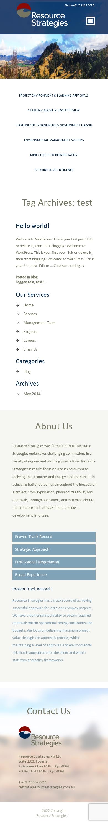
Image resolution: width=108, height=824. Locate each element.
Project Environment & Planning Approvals (54, 95)
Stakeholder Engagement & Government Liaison (54, 125)
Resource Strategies (51, 816)
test (31, 282)
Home (29, 305)
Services (30, 314)
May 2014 (32, 394)
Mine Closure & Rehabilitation (54, 155)
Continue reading (69, 266)
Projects (30, 332)
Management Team (40, 323)
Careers (30, 341)
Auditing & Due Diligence (54, 170)
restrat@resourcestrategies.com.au (47, 787)
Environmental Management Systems (54, 140)
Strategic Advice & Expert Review (54, 110)
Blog (34, 277)
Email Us (31, 349)
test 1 (40, 282)
